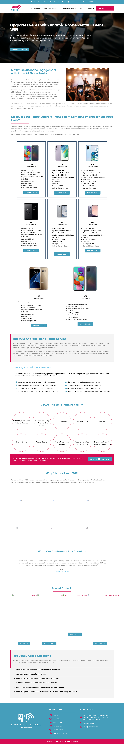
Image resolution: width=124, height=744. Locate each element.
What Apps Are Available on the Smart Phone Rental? (37, 678)
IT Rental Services (67, 8)
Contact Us (88, 8)
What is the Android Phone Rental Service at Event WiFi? (38, 670)
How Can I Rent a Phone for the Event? (31, 674)
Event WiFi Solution (50, 8)
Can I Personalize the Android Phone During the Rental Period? (40, 687)
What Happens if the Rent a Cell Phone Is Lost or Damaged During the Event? (46, 691)
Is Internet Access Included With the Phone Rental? (36, 683)
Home (30, 8)
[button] (62, 670)
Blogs (80, 8)
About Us (37, 8)
